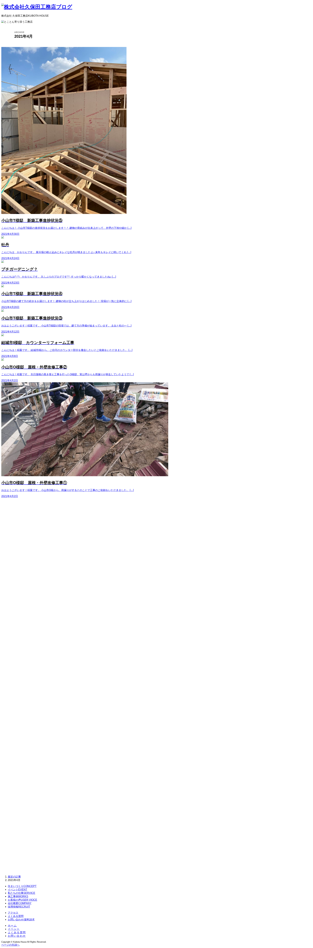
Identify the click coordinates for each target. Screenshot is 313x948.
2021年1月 (17, 841)
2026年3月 (17, 622)
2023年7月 (17, 733)
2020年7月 (17, 859)
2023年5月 (17, 740)
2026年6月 (17, 611)
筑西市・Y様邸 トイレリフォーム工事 (34, 541)
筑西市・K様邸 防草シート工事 (30, 533)
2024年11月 (18, 679)
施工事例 (18, 896)
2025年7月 (17, 651)
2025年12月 (18, 633)
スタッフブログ (20, 571)
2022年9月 (17, 769)
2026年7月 (17, 608)
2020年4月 (17, 870)
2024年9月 (17, 687)
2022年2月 (17, 794)
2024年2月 (17, 712)
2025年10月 (18, 640)
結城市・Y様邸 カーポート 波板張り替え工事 (39, 526)
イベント (17, 889)
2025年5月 (17, 658)
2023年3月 (17, 748)
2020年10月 (18, 848)
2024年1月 (17, 715)
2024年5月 (17, 701)
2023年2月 (17, 751)
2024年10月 (18, 683)
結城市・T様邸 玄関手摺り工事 (30, 537)
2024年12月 (18, 676)
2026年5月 (17, 615)
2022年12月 (18, 758)
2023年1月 (17, 755)
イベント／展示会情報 (24, 563)
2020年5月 (17, 866)
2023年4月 (17, 744)
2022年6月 (17, 780)
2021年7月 (17, 819)
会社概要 (19, 903)
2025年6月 (17, 654)
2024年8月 (17, 690)
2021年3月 (17, 834)
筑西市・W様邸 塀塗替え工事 (29, 530)
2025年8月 (17, 647)
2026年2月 (17, 626)
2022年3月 (17, 791)
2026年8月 (17, 604)
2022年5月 (17, 783)
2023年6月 (17, 737)
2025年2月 (17, 669)
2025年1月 (17, 672)
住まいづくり (22, 886)
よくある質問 (15, 916)
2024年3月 (17, 708)
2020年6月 (17, 862)
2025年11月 (18, 636)
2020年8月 (17, 855)
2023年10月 (18, 726)
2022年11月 (18, 762)
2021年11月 (18, 805)
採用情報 (19, 906)
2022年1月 (17, 798)
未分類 (15, 578)
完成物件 (16, 574)
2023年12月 (18, 719)
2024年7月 (17, 694)
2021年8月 (17, 816)
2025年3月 (17, 665)
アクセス (13, 912)
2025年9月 (17, 644)
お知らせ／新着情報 (23, 567)
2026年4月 (17, 618)
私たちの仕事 (21, 893)
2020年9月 (17, 852)
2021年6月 (17, 823)
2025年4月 (17, 661)
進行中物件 (17, 581)
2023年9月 (17, 730)
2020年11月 (18, 844)
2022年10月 (18, 766)
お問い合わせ (17, 935)
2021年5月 (17, 827)
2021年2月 (17, 837)
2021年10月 (18, 809)
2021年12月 (18, 801)
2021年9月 (17, 812)
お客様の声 (22, 899)
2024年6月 (17, 697)
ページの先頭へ (10, 944)
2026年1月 (17, 629)
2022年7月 (17, 776)
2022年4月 (17, 787)
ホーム (12, 925)
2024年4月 (17, 705)
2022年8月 (17, 773)
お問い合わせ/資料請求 (21, 919)
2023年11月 (18, 722)
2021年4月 (17, 830)
